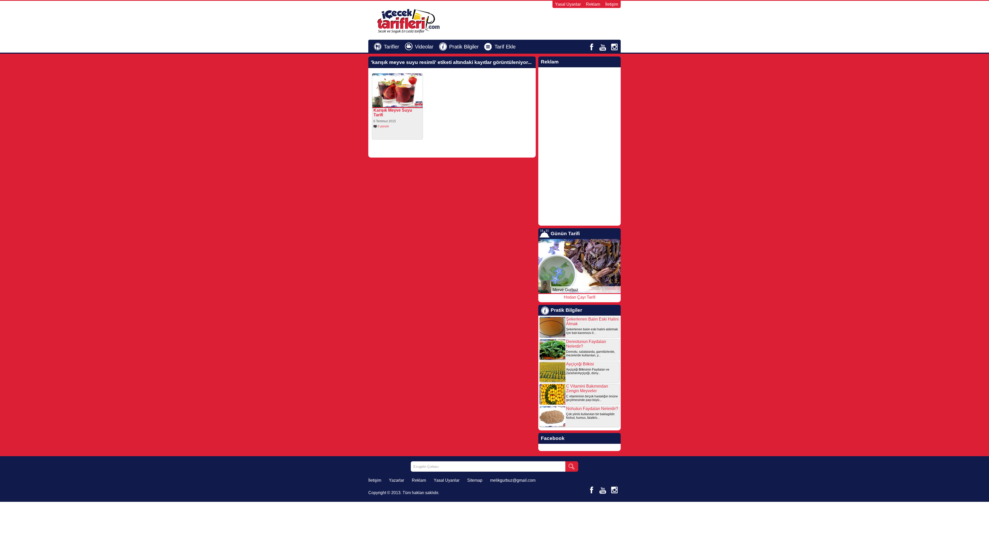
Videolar (424, 47)
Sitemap (474, 480)
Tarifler (391, 47)
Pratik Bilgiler (464, 47)
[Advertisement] (558, 21)
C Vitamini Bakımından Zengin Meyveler (587, 388)
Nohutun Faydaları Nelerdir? (592, 408)
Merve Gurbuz (565, 290)
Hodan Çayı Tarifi (579, 297)
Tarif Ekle (505, 47)
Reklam (593, 4)
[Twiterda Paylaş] (402, 103)
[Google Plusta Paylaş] (409, 103)
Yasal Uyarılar (568, 4)
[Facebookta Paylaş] (395, 103)
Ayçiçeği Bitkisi (580, 364)
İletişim (611, 4)
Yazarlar (396, 480)
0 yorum (383, 126)
